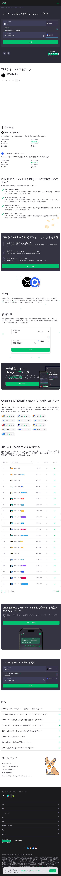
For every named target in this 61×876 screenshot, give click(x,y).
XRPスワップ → (6, 763)
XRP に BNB (18, 547)
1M (9, 80)
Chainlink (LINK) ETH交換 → (10, 766)
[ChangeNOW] (4, 3)
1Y (16, 80)
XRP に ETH (17, 480)
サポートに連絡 (31, 623)
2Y (19, 80)
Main (2, 7)
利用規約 (23, 871)
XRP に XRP (18, 541)
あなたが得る (7, 33)
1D (2, 80)
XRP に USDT (18, 498)
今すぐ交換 (30, 266)
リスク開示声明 (39, 866)
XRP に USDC (19, 559)
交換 (30, 42)
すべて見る (56, 591)
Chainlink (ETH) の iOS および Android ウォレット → (17, 776)
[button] (52, 23)
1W (6, 80)
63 (13, 591)
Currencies (9, 7)
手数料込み (7, 28)
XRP (16, 7)
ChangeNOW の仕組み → (9, 769)
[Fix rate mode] (44, 36)
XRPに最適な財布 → (8, 773)
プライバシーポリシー (36, 871)
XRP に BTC (17, 468)
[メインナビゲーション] (57, 2)
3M (13, 80)
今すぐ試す (22, 383)
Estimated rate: (8, 30)
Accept (53, 871)
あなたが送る (7, 21)
